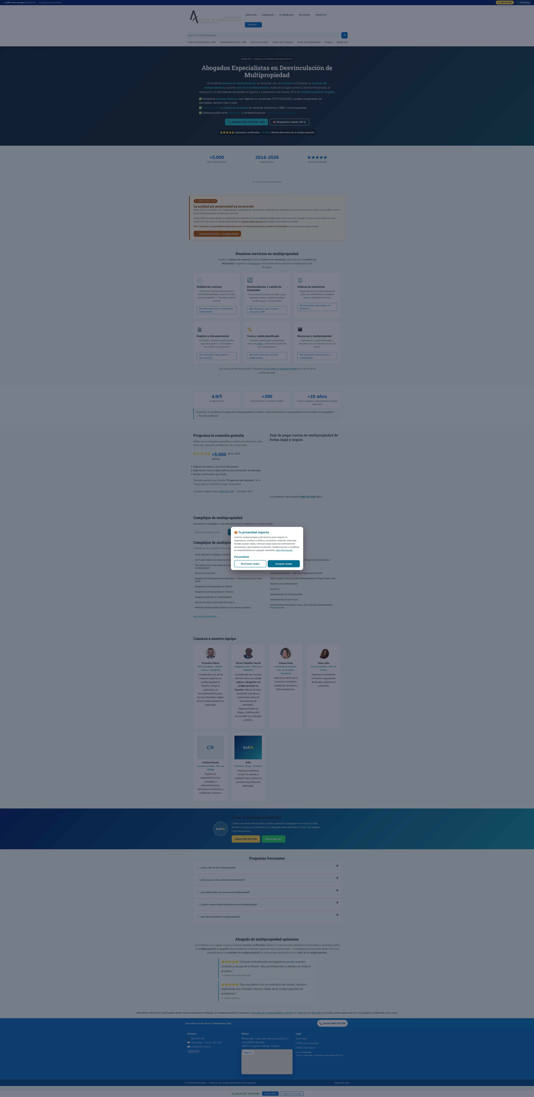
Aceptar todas (283, 563)
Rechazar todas (250, 563)
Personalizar (241, 556)
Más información (284, 550)
